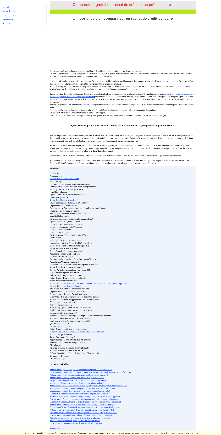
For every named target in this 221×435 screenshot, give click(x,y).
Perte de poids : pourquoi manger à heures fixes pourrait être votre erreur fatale (81, 415)
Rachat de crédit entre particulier (63, 200)
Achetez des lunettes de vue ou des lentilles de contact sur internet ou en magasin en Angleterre (88, 283)
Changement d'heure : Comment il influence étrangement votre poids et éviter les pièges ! (85, 407)
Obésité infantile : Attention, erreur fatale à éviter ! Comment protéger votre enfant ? (83, 412)
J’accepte (194, 433)
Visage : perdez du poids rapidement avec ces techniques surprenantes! (78, 380)
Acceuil (6, 7)
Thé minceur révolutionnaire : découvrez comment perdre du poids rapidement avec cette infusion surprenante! (94, 372)
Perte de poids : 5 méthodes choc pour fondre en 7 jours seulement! (77, 377)
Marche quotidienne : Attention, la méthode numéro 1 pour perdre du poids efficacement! (85, 401)
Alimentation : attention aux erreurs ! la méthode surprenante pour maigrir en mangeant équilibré (88, 385)
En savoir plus (183, 433)
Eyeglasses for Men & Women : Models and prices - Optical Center (77, 331)
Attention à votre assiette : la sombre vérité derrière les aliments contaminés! (80, 417)
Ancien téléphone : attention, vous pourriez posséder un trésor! (75, 420)
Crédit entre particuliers (12, 15)
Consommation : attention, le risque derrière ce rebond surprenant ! (76, 423)
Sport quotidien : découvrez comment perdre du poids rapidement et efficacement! (82, 388)
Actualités (7, 23)
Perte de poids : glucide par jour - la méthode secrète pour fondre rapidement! (81, 369)
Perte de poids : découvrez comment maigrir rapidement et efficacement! (79, 374)
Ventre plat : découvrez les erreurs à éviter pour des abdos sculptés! (77, 383)
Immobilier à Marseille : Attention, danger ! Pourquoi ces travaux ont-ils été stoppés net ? (85, 396)
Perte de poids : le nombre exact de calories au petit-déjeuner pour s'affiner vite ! (82, 409)
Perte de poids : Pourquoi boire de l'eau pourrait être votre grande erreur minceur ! (82, 404)
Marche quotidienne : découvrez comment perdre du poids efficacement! (79, 393)
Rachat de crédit (9, 11)
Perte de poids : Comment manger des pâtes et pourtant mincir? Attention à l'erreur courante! (87, 399)
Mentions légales (56, 428)
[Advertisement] (122, 44)
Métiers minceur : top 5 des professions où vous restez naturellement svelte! (80, 391)
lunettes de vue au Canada (70, 286)
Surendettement (9, 19)
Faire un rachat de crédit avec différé (64, 178)
